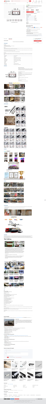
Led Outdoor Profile (5, 396)
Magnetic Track (12, 335)
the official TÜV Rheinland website (19, 317)
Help (32, 2)
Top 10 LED (9, 396)
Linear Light (19, 335)
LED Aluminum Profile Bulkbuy (17, 396)
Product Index (32, 400)
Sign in (41, 1)
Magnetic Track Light (9, 335)
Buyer (29, 2)
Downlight (15, 335)
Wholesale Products (23, 400)
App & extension (35, 2)
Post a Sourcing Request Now (18, 357)
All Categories (6, 2)
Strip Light (21, 335)
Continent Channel (29, 400)
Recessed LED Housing (16, 392)
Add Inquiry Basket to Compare (14, 22)
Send (7, 357)
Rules (41, 2)
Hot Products (12, 400)
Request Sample (35, 13)
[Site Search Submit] (30, 1)
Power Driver (27, 335)
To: (6, 351)
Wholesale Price (26, 400)
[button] (36, 1)
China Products (15, 400)
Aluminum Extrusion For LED (10, 392)
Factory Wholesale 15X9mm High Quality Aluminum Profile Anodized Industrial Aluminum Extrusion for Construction (38, 369)
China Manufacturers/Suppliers (19, 400)
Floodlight (17, 335)
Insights (34, 400)
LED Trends (12, 396)
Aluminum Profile (24, 335)
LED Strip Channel (5, 392)
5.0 (36, 39)
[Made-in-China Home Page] (7, 1)
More (4, 397)
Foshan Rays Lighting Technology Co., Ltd (30, 7)
